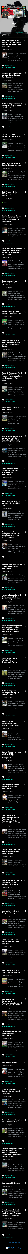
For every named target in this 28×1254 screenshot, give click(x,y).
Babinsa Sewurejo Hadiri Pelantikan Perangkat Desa (11, 313)
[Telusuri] (26, 3)
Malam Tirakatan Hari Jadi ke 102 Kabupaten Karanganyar (11, 1033)
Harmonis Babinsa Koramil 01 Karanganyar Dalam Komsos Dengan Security (11, 597)
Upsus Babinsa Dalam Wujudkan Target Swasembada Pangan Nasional (9, 661)
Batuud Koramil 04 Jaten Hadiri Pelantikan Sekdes (11, 971)
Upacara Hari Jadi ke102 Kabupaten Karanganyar (10, 912)
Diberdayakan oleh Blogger (15, 1248)
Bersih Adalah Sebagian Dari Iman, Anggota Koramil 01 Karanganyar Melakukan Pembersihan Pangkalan (12, 628)
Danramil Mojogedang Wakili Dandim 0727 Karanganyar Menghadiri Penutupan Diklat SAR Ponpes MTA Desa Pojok (12, 376)
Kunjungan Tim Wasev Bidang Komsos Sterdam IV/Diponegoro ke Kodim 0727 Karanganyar (11, 534)
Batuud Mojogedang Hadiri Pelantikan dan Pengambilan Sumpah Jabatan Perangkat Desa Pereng (12, 43)
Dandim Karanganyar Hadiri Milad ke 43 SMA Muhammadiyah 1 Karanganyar (11, 755)
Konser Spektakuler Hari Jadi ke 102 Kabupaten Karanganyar (10, 786)
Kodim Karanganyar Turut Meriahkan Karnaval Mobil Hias (11, 503)
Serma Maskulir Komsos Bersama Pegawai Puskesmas (10, 283)
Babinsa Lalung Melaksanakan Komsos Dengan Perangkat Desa (10, 723)
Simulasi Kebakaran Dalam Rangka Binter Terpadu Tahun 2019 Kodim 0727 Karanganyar (11, 219)
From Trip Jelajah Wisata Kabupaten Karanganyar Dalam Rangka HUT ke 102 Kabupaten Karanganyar (11, 1213)
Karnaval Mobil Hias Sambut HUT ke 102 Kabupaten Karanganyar (12, 566)
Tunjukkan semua (20, 33)
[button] (25, 41)
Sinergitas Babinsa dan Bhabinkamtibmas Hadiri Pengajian (10, 942)
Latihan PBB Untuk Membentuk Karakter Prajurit (12, 135)
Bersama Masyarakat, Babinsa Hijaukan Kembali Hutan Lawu (11, 1091)
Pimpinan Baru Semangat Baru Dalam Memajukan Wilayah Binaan (11, 851)
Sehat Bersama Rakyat (10, 1062)
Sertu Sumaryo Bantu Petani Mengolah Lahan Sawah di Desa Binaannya (12, 75)
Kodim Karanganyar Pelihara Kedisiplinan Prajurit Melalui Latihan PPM (12, 106)
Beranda (14, 27)
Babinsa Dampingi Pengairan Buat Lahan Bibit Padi (12, 1121)
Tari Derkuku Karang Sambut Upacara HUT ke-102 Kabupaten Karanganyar (12, 882)
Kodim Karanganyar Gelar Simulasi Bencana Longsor (11, 164)
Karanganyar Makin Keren (11, 1183)
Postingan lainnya (14, 1242)
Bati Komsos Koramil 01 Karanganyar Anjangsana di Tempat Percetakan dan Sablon (11, 343)
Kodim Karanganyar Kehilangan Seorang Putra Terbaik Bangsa (11, 693)
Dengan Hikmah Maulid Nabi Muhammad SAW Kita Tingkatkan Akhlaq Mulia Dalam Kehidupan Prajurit (12, 439)
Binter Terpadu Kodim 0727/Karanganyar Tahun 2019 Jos (11, 194)
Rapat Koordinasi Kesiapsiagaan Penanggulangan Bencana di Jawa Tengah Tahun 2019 (12, 1002)
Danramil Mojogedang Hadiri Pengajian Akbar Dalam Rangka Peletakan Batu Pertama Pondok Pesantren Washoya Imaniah (12, 1152)
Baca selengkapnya (8, 67)
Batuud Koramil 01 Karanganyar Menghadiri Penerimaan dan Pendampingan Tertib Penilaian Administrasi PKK (11, 819)
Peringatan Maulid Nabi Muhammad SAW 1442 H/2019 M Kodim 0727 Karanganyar (10, 471)
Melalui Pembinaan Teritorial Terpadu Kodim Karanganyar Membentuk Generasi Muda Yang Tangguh (12, 251)
